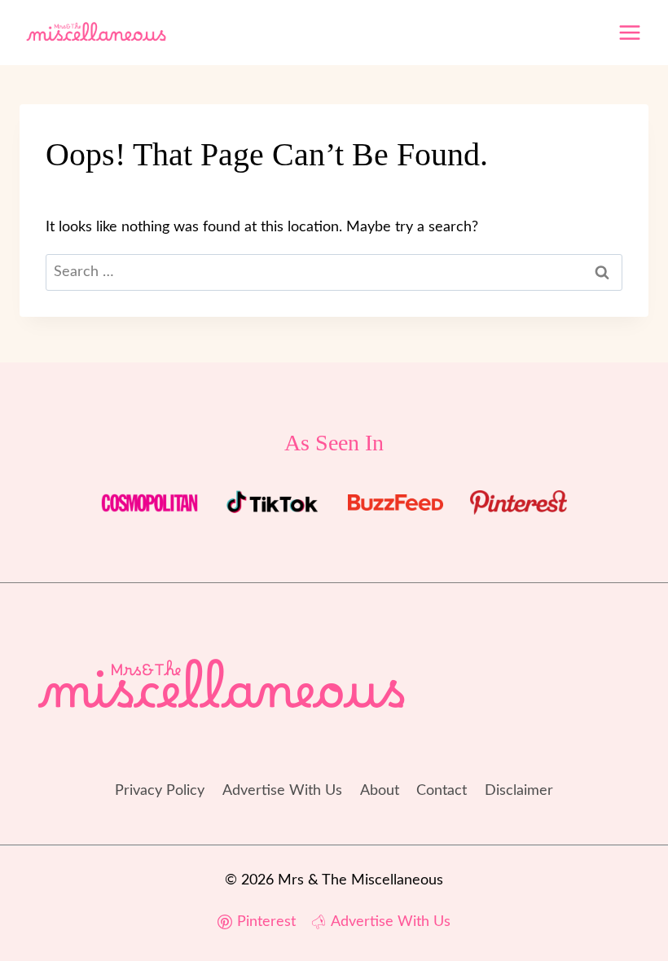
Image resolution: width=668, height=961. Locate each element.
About (379, 790)
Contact (441, 790)
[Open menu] (629, 32)
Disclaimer (519, 790)
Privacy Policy (159, 790)
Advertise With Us (282, 790)
